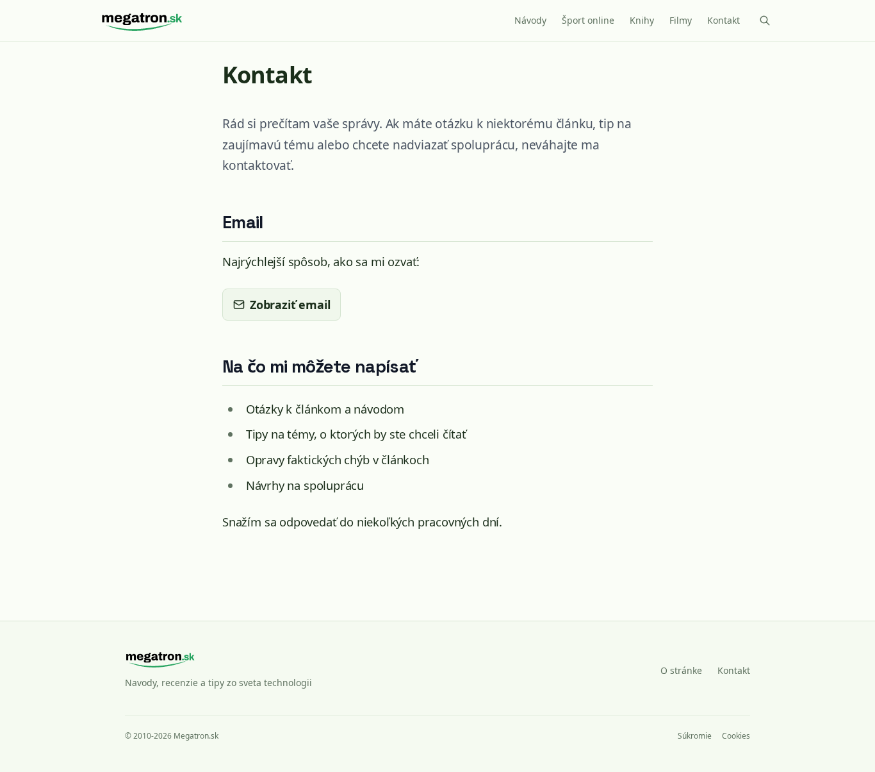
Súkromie (695, 736)
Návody (530, 20)
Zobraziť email (290, 304)
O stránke (681, 670)
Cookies (736, 736)
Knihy (642, 20)
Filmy (680, 20)
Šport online (588, 20)
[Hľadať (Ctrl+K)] (764, 20)
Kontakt (723, 20)
